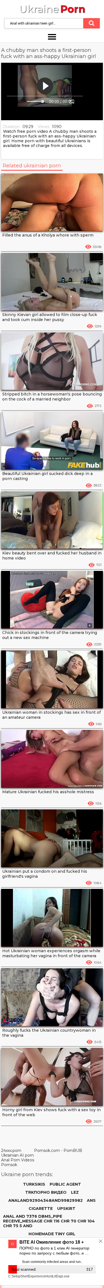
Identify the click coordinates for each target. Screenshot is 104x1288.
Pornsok (9, 1164)
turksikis (34, 1184)
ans (91, 1200)
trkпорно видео (46, 1192)
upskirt (66, 1208)
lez (75, 1192)
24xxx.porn (11, 1150)
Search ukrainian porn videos (91, 23)
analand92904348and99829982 (45, 1200)
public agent (65, 1184)
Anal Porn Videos (17, 1159)
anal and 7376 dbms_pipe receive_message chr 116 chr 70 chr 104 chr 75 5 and (49, 1221)
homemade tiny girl (52, 1233)
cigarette (41, 1208)
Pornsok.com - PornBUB (58, 1150)
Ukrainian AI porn (17, 1155)
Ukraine (52, 9)
